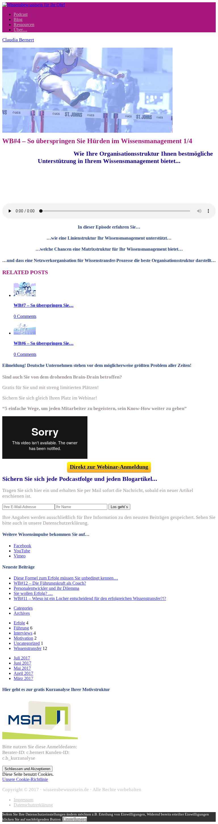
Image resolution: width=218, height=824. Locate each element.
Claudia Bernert (18, 40)
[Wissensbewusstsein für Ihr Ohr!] (33, 4)
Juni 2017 (22, 663)
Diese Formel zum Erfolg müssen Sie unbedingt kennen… (66, 578)
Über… (20, 29)
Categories (23, 608)
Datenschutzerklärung (33, 804)
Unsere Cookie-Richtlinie (25, 779)
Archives (22, 613)
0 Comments (25, 316)
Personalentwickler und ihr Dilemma (46, 588)
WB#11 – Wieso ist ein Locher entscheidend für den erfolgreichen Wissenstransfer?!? (90, 598)
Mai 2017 (22, 668)
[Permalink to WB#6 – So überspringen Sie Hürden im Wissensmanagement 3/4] (25, 333)
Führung (21, 628)
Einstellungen (74, 819)
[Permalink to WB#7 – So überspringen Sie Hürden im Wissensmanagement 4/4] (25, 295)
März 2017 (23, 678)
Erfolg (19, 622)
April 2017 (23, 673)
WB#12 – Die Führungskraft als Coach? (50, 583)
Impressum (23, 799)
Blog (18, 19)
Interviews (23, 633)
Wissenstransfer (27, 648)
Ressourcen (24, 24)
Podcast (21, 14)
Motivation (23, 638)
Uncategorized (27, 643)
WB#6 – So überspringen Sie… (44, 343)
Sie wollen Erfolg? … (33, 593)
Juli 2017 (22, 658)
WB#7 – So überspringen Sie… (44, 305)
